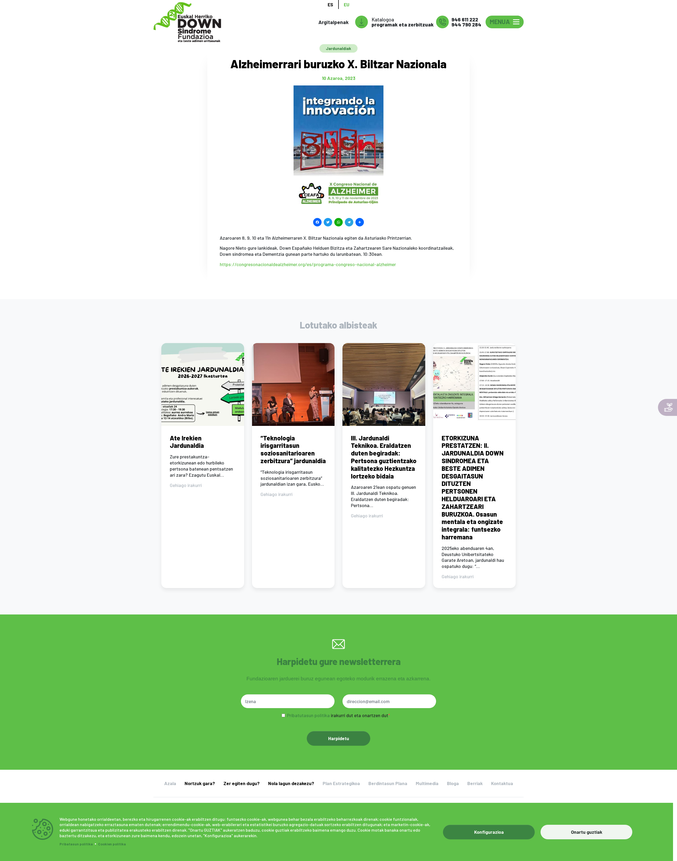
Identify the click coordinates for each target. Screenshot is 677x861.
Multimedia (427, 783)
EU (346, 4)
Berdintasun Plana (387, 783)
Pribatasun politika (76, 844)
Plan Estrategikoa (341, 783)
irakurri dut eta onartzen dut (337, 715)
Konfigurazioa (489, 832)
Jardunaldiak (338, 48)
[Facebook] (317, 221)
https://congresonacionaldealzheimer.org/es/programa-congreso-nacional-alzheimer (308, 264)
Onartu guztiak (586, 832)
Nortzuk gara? (200, 783)
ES (330, 4)
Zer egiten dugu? (241, 783)
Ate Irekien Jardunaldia (187, 441)
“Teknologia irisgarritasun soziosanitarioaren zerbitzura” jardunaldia (293, 449)
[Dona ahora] (667, 407)
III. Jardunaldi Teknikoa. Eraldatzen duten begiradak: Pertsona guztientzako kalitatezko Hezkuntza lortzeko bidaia (384, 457)
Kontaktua (502, 783)
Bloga (453, 783)
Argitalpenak (333, 22)
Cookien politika (112, 844)
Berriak (475, 783)
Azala (170, 783)
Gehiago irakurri (186, 485)
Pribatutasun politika (308, 715)
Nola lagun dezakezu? (291, 783)
